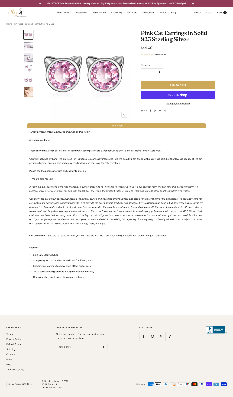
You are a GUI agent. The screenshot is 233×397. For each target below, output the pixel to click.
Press (9, 359)
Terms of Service (15, 369)
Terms (9, 334)
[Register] (103, 347)
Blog (173, 12)
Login (209, 12)
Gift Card (132, 12)
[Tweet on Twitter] (160, 110)
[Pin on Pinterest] (155, 110)
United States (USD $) (18, 384)
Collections (148, 12)
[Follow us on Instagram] (152, 336)
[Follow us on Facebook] (143, 336)
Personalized (99, 12)
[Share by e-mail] (165, 110)
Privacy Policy (13, 339)
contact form (150, 186)
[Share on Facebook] (150, 110)
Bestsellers (81, 12)
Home (9, 24)
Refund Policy (13, 344)
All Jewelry (116, 12)
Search (197, 12)
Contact (10, 354)
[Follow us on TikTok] (169, 336)
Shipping (11, 349)
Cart (221, 12)
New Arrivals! (64, 12)
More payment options (178, 103)
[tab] (116, 125)
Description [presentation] (116, 125)
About (162, 12)
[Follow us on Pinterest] (161, 336)
